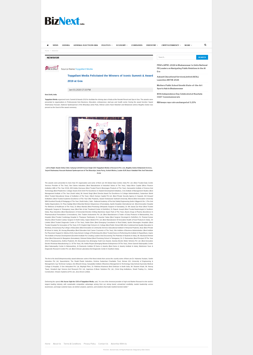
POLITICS (106, 45)
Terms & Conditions (72, 344)
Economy (121, 45)
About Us (57, 344)
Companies (136, 45)
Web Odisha (146, 350)
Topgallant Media (84, 69)
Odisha (66, 45)
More (187, 45)
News (55, 45)
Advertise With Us (119, 344)
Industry (151, 45)
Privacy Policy (90, 344)
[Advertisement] (154, 20)
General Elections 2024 (86, 45)
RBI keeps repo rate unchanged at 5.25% (176, 102)
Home (47, 344)
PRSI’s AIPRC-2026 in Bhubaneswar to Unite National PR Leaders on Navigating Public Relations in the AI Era (182, 68)
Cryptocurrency (170, 45)
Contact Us (103, 344)
